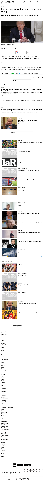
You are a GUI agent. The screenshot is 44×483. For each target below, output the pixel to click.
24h (2, 441)
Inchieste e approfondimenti (7, 407)
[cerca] (20, 2)
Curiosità (3, 413)
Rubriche (3, 406)
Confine (3, 349)
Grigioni (2, 340)
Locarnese (3, 335)
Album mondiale (4, 371)
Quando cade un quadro (6, 420)
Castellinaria (3, 388)
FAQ (19, 469)
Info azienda (3, 445)
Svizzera (3, 343)
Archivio (3, 442)
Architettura (3, 415)
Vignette (3, 455)
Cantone (3, 331)
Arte (2, 376)
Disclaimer (8, 469)
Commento (3, 395)
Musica (2, 385)
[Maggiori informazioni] (28, 52)
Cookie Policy (11, 472)
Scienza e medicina (5, 426)
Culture (3, 374)
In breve (3, 444)
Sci (2, 361)
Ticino (2, 332)
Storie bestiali (4, 412)
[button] (25, 470)
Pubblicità (2, 471)
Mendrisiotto (3, 338)
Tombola (3, 451)
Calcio (2, 357)
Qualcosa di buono (5, 429)
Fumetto (3, 453)
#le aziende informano (5, 436)
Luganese (3, 337)
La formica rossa (4, 398)
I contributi (3, 400)
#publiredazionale (5, 435)
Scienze (3, 382)
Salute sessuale (4, 423)
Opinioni (3, 394)
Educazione (3, 427)
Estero (3, 347)
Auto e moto (3, 417)
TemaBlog (3, 432)
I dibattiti (3, 403)
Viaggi (2, 409)
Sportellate (3, 368)
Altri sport (3, 365)
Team (2, 447)
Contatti (16, 469)
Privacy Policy (5, 472)
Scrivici (2, 456)
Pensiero (3, 380)
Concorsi (3, 450)
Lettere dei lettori (4, 401)
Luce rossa (3, 370)
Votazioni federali (4, 344)
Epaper (33, 1)
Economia (3, 391)
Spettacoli (3, 377)
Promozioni (3, 448)
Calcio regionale (4, 359)
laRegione (13, 48)
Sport (2, 354)
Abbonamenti (3, 469)
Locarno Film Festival (5, 387)
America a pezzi (4, 352)
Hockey (3, 356)
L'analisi (3, 397)
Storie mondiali (4, 367)
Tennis (2, 362)
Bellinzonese (4, 334)
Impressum (13, 469)
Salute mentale (4, 421)
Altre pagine (4, 439)
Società (2, 383)
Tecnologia (3, 410)
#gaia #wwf (3, 433)
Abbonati (28, 1)
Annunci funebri (7, 471)
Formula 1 (3, 364)
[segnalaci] (24, 2)
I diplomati (3, 418)
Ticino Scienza (4, 424)
